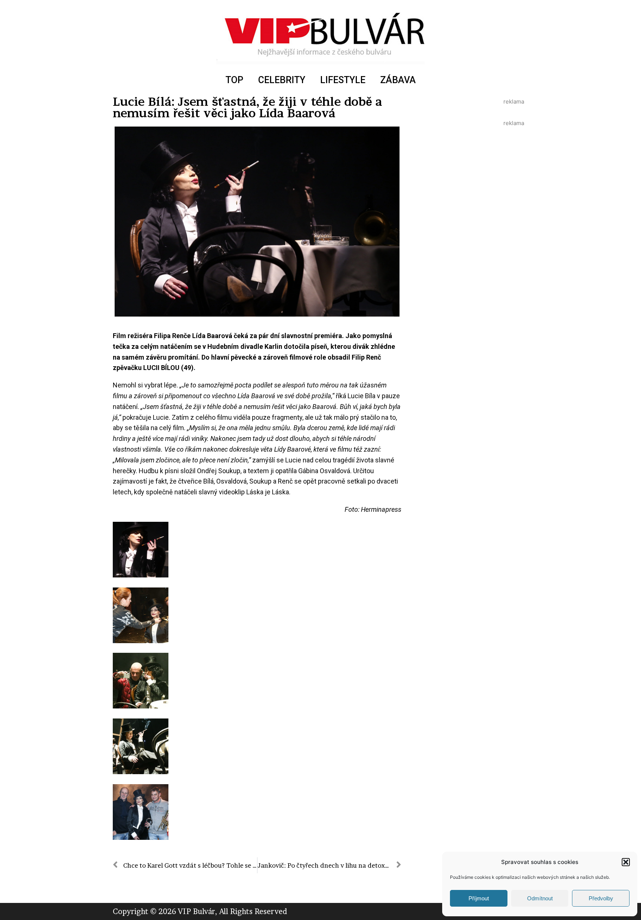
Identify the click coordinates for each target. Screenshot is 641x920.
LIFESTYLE (342, 80)
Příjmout (479, 898)
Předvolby (601, 898)
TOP (234, 80)
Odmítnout (540, 898)
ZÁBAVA (398, 80)
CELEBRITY (281, 80)
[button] (626, 862)
